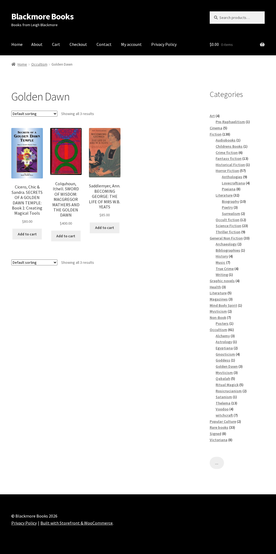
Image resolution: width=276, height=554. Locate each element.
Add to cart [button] (27, 234)
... (216, 463)
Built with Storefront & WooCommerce (76, 523)
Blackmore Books (42, 16)
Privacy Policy (164, 44)
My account (131, 44)
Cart (56, 44)
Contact (104, 44)
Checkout (78, 44)
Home (17, 44)
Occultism (39, 64)
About (37, 44)
